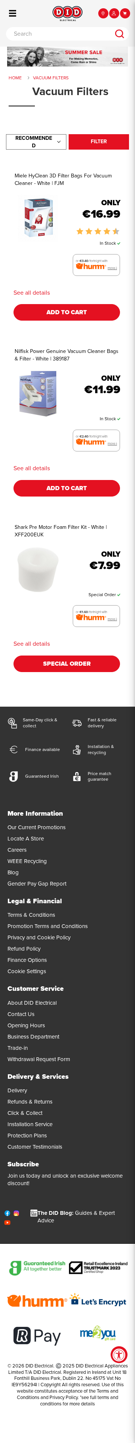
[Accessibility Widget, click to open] (119, 1354)
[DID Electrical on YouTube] (7, 1224)
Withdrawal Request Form (39, 1059)
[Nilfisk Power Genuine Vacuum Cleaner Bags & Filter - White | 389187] (38, 393)
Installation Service (30, 1124)
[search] (119, 34)
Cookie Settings (27, 971)
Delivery (17, 1090)
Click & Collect (25, 1113)
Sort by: (33, 142)
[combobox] (58, 34)
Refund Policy (24, 948)
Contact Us (21, 1014)
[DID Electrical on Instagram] (16, 1215)
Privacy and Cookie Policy (39, 937)
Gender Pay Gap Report (37, 883)
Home (15, 78)
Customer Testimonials (35, 1146)
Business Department (33, 1036)
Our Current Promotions (37, 827)
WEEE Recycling (27, 861)
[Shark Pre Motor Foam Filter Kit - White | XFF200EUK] (38, 569)
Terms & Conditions (31, 915)
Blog (13, 872)
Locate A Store (26, 838)
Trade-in (18, 1048)
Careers (17, 849)
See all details (32, 293)
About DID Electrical (32, 1002)
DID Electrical (39, 1366)
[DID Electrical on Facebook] (7, 1215)
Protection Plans (27, 1135)
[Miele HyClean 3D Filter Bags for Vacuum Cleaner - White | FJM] (38, 218)
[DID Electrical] (67, 13)
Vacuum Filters (51, 78)
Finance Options (27, 960)
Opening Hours (26, 1025)
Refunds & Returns (30, 1101)
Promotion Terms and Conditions (48, 926)
